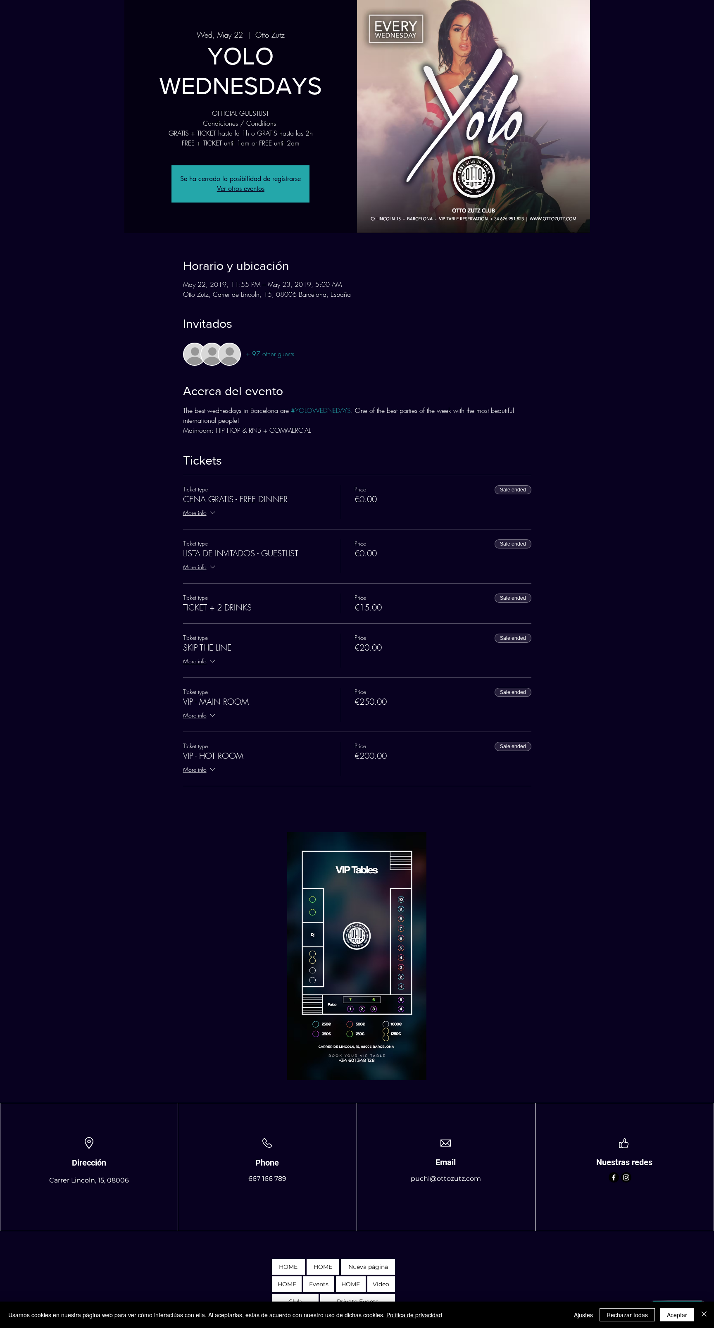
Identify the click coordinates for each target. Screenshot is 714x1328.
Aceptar (677, 1315)
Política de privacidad (414, 1315)
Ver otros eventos (240, 188)
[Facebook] (614, 1177)
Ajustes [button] (583, 1315)
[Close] (704, 1314)
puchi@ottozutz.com (446, 1179)
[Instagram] (626, 1177)
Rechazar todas (627, 1315)
